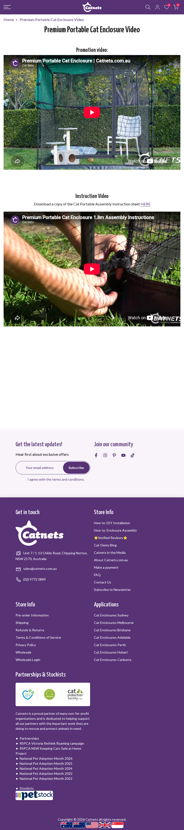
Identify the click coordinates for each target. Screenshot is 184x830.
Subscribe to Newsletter (112, 590)
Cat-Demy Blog (105, 545)
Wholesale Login (28, 660)
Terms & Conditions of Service (38, 637)
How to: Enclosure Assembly (115, 530)
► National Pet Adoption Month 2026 (44, 758)
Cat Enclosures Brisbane (112, 630)
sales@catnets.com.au (40, 568)
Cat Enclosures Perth (110, 645)
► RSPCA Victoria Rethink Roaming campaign (50, 743)
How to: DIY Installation (112, 523)
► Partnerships (27, 738)
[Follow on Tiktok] (132, 455)
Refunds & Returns (30, 630)
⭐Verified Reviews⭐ (110, 538)
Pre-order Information (32, 615)
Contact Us (102, 582)
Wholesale (23, 652)
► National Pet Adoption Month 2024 (44, 768)
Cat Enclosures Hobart (111, 652)
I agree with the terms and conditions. (56, 479)
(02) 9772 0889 (34, 579)
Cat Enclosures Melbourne (114, 623)
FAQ (97, 575)
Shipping (22, 623)
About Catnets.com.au (111, 560)
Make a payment (106, 567)
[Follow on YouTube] (123, 455)
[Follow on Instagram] (105, 455)
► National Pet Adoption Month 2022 (44, 778)
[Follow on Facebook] (96, 455)
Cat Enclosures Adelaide (112, 637)
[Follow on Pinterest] (114, 455)
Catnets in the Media (110, 552)
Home (9, 19)
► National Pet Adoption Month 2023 (44, 773)
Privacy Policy (26, 645)
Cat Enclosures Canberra (112, 660)
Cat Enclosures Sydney (111, 615)
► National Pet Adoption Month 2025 (44, 763)
